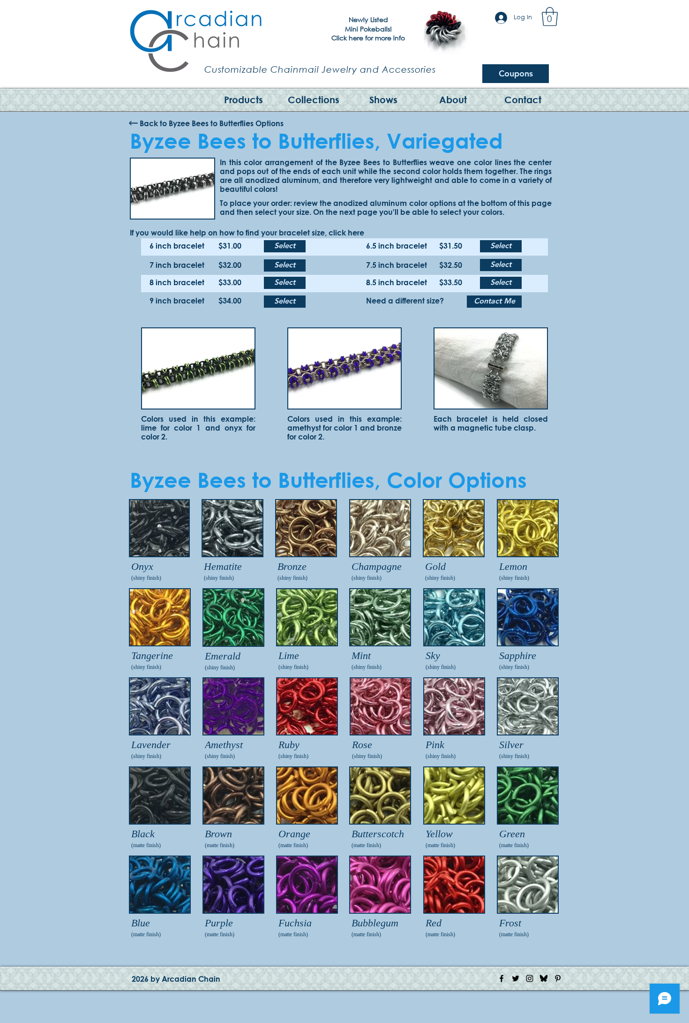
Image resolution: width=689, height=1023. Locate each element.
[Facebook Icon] (501, 978)
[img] (159, 541)
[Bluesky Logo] (543, 978)
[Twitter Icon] (515, 978)
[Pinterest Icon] (557, 978)
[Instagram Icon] (529, 978)
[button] (550, 16)
